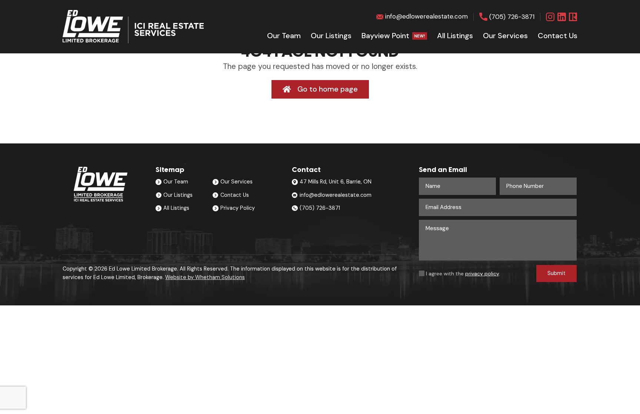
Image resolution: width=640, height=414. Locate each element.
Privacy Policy (237, 208)
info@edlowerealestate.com (426, 16)
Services (505, 35)
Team (284, 35)
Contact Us (234, 195)
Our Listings (331, 35)
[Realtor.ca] (573, 17)
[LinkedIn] (561, 17)
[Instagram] (550, 17)
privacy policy (482, 273)
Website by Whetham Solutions (205, 277)
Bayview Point (393, 35)
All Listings (455, 35)
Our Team (175, 181)
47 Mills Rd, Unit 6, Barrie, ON (335, 181)
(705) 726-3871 (511, 16)
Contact (557, 35)
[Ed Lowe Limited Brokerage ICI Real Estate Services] (133, 26)
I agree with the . (463, 273)
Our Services (236, 181)
